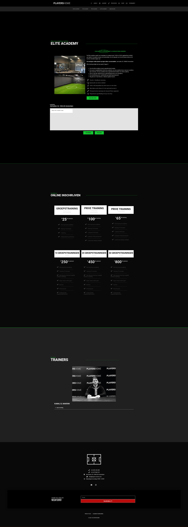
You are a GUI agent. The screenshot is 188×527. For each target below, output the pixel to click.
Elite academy (103, 8)
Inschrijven (112, 8)
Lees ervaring (60, 407)
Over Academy (76, 8)
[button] (94, 407)
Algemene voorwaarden (98, 513)
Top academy (85, 8)
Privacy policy (88, 513)
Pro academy (94, 8)
